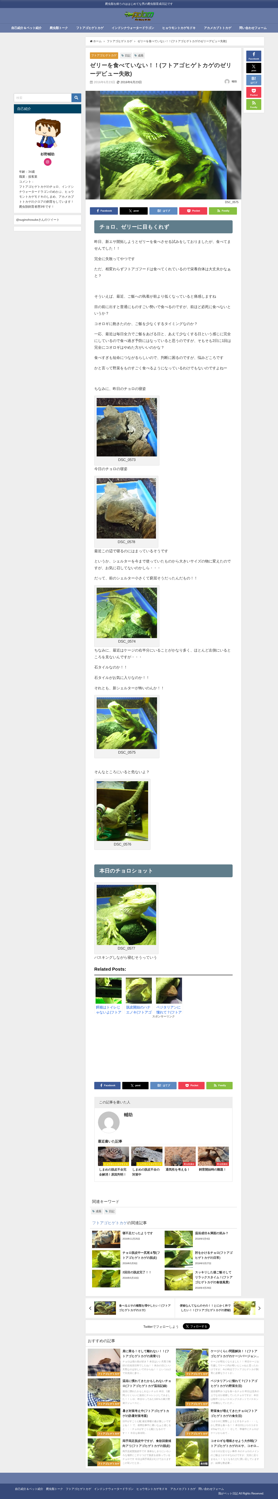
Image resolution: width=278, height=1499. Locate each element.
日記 (128, 55)
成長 (141, 55)
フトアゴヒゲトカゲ (90, 27)
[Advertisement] (128, 1048)
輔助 (234, 81)
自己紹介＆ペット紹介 (26, 27)
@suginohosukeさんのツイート (38, 219)
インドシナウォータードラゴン (133, 27)
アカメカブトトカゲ (217, 27)
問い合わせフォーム (253, 27)
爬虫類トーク (59, 27)
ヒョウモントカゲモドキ (179, 27)
